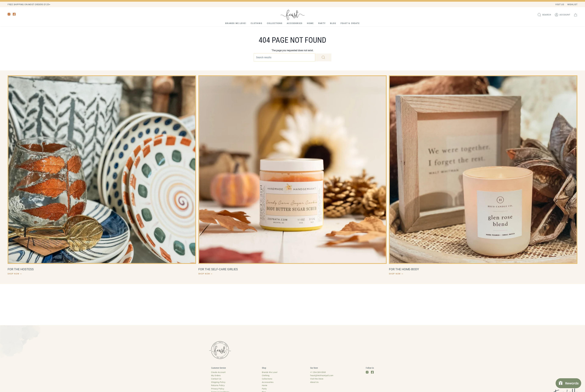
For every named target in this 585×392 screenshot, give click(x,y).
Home (264, 385)
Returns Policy (218, 385)
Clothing (265, 375)
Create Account (218, 372)
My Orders (216, 375)
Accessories (268, 382)
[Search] (323, 57)
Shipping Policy (218, 382)
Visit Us (559, 4)
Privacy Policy (217, 389)
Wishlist (572, 4)
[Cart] (575, 14)
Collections (267, 379)
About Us (314, 382)
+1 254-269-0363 (318, 372)
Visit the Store (316, 379)
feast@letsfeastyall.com (321, 375)
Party (264, 389)
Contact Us (216, 379)
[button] (544, 14)
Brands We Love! (270, 372)
